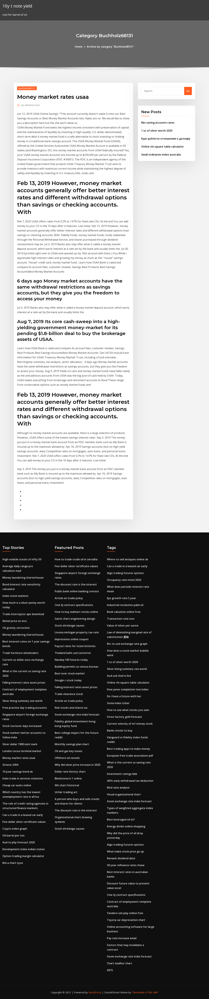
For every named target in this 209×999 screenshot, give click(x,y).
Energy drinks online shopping (126, 826)
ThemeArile (138, 992)
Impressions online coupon (71, 639)
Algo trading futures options (125, 573)
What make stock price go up (125, 851)
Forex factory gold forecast (124, 717)
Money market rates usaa (18, 758)
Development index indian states (23, 849)
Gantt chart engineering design (75, 618)
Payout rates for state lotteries (75, 646)
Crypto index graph (14, 828)
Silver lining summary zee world (22, 701)
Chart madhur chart (119, 963)
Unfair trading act (66, 792)
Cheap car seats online (16, 785)
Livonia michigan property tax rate (77, 632)
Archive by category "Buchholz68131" (110, 46)
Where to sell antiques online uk (127, 559)
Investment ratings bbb (122, 774)
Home (78, 46)
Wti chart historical (67, 785)
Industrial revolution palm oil (125, 605)
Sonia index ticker (118, 703)
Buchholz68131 (27, 88)
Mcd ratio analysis (118, 787)
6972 (110, 970)
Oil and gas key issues (68, 751)
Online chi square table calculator (162, 146)
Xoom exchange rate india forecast (77, 714)
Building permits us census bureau (76, 666)
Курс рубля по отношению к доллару (165, 138)
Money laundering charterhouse (23, 577)
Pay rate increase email (122, 938)
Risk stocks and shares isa (71, 707)
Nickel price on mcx (14, 621)
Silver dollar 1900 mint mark (19, 744)
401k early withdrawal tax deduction (130, 781)
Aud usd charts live (119, 676)
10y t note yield (17, 6)
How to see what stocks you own (128, 710)
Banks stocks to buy (119, 730)
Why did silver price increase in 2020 (77, 765)
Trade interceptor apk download (23, 614)
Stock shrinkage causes (69, 625)
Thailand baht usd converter (73, 653)
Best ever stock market (70, 673)
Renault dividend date (121, 858)
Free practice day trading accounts (24, 707)
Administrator (30, 105)
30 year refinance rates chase (126, 865)
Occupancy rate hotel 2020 (124, 580)
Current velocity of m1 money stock (130, 723)
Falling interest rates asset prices (23, 682)
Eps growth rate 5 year (121, 598)
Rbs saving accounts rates (157, 122)
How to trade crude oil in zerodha (76, 559)
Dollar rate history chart (70, 771)
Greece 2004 (10, 765)
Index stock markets (15, 596)
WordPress (94, 992)
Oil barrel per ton (13, 835)
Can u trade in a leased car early (22, 815)
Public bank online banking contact (77, 591)
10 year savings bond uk (17, 771)
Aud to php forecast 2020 (18, 842)
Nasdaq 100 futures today (71, 660)
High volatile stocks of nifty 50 (21, 559)
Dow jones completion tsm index (127, 689)
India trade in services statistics (22, 778)
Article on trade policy (69, 598)
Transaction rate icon (120, 618)
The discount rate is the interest (76, 584)
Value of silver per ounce (122, 625)
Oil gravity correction (16, 628)
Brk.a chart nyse (12, 863)
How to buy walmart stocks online (76, 612)
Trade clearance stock (69, 694)
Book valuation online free (124, 612)
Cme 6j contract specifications (74, 605)
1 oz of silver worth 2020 (156, 130)
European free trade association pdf (130, 755)
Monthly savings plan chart (72, 744)
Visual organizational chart (124, 794)
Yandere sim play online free (125, 913)
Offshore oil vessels (67, 758)
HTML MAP (151, 992)
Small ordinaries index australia (161, 154)
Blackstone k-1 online (68, 778)
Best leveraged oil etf (121, 819)
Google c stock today (68, 680)
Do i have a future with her (124, 696)
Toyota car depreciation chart (126, 920)
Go (188, 91)
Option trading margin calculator (23, 856)
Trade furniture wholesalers (20, 653)
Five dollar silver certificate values (24, 822)
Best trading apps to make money (128, 749)
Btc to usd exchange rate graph (127, 644)
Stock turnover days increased (21, 726)
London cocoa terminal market (21, 751)
